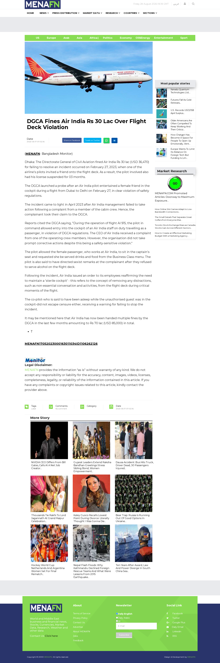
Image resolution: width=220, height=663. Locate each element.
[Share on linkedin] (114, 140)
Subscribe (124, 635)
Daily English (125, 613)
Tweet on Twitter (92, 140)
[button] (185, 3)
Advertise (78, 627)
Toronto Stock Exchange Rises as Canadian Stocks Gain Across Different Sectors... (176, 226)
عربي (176, 3)
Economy (126, 37)
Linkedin (176, 631)
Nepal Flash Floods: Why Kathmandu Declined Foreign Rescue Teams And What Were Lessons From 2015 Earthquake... (92, 571)
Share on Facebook (72, 140)
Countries (130, 13)
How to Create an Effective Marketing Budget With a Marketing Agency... (173, 234)
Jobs (75, 636)
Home (30, 13)
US (34, 37)
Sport (182, 37)
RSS (174, 636)
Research (112, 13)
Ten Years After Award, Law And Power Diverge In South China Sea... (133, 568)
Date (30, 138)
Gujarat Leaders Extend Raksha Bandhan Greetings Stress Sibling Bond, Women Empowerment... (92, 467)
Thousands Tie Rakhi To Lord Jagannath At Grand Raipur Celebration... (48, 518)
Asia (79, 37)
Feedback (78, 640)
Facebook (177, 613)
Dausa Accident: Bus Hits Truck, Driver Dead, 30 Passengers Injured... (135, 465)
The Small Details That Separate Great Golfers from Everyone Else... (173, 218)
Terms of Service (81, 613)
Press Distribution (64, 13)
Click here (51, 635)
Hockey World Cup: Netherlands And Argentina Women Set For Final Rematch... (48, 570)
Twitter (176, 618)
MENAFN (33, 153)
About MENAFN (81, 631)
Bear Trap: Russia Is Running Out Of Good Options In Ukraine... (133, 518)
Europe (51, 37)
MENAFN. (48, 657)
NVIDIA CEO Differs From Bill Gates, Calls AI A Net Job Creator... (48, 465)
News (43, 13)
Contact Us (79, 622)
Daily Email (177, 627)
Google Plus (178, 622)
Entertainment (159, 37)
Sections (149, 13)
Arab (66, 37)
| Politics (107, 37)
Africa (93, 37)
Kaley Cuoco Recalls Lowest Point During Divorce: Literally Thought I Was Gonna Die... (91, 518)
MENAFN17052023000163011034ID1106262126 (61, 343)
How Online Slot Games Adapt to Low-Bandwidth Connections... (173, 210)
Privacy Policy (80, 618)
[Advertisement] (111, 24)
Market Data (91, 13)
